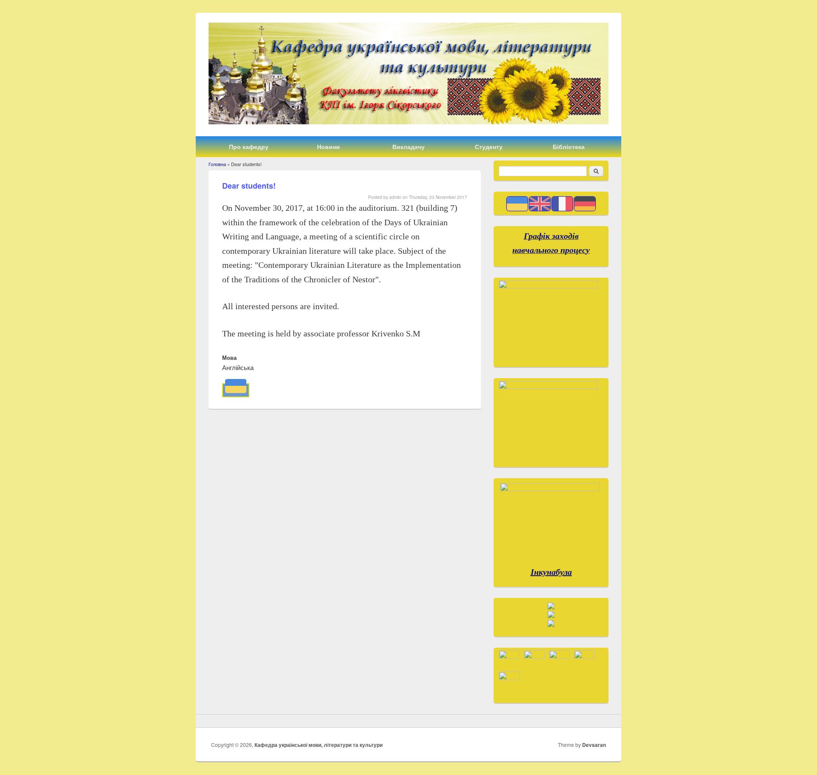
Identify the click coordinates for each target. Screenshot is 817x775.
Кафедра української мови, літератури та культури (318, 745)
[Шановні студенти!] (235, 390)
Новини (328, 146)
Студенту (489, 146)
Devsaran (594, 745)
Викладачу (408, 146)
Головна (217, 164)
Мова (229, 357)
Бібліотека (569, 146)
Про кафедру (249, 146)
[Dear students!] (539, 208)
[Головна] (408, 121)
